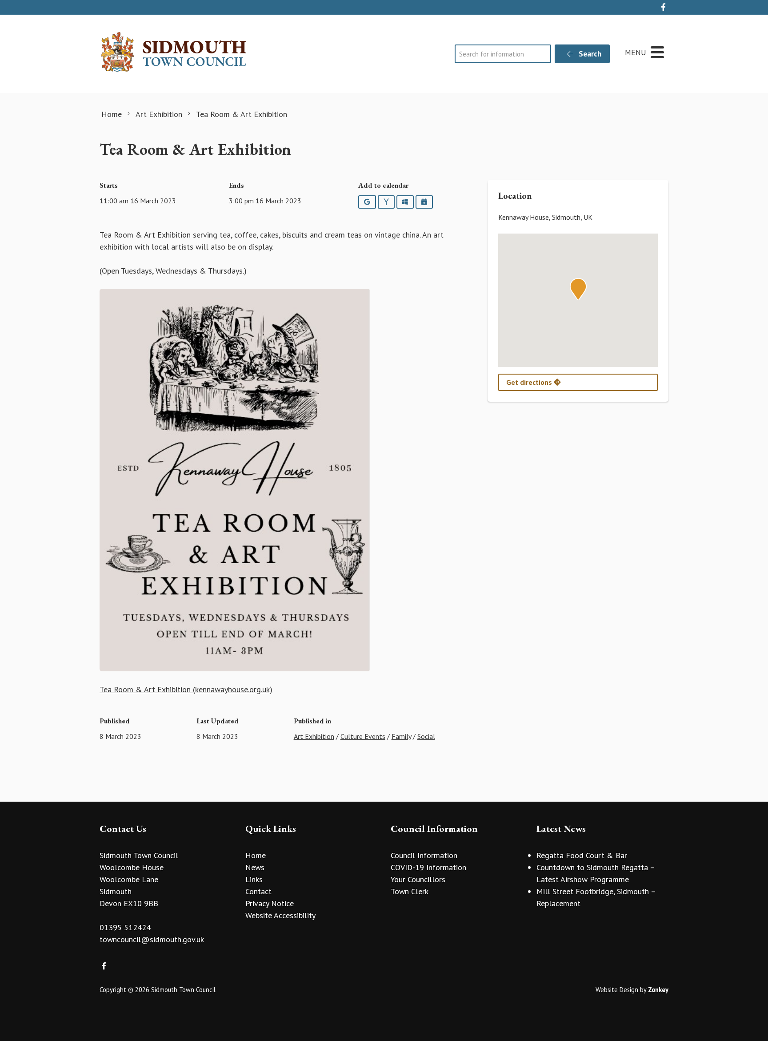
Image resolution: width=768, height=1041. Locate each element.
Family (401, 736)
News (254, 867)
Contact (258, 891)
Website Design (617, 989)
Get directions (530, 382)
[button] (578, 289)
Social (426, 736)
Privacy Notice (269, 903)
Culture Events (362, 736)
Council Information (424, 855)
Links (254, 879)
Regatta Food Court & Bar (581, 855)
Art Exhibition (314, 736)
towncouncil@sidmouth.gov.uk (152, 939)
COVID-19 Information (428, 867)
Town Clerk (409, 891)
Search (589, 54)
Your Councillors (418, 879)
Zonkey (658, 989)
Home (255, 855)
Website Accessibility (280, 915)
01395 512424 (125, 927)
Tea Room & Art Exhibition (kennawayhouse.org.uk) (186, 689)
